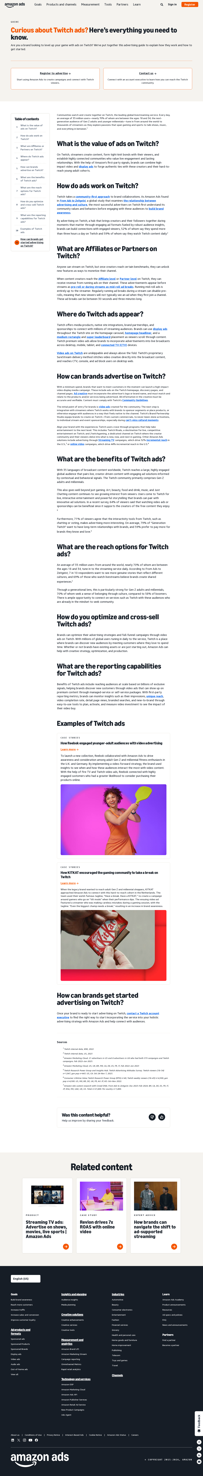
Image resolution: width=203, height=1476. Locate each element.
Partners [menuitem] (167, 1335)
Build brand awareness (21, 1299)
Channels (117, 1375)
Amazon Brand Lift (70, 1349)
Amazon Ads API (69, 1394)
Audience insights (69, 1299)
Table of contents (27, 119)
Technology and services (76, 1379)
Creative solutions (72, 1314)
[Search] (161, 4)
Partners (122, 4)
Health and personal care (123, 1335)
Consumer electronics (122, 1309)
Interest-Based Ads (74, 1435)
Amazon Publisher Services (74, 1399)
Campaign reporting (70, 1359)
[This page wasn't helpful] (152, 1117)
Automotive (117, 1299)
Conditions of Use (33, 1435)
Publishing (117, 1350)
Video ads (15, 1359)
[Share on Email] (199, 1461)
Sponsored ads (18, 1339)
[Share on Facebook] (199, 1442)
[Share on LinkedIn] (199, 1455)
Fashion (115, 1320)
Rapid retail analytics (71, 1369)
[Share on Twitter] (199, 1448)
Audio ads (15, 1364)
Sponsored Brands (19, 1349)
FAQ (164, 1320)
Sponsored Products (20, 1344)
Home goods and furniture (124, 1340)
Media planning (68, 1304)
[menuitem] (26, 1354)
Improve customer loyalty (23, 1320)
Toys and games (120, 1360)
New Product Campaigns (72, 1409)
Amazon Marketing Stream (74, 1354)
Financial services (120, 1325)
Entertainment (119, 1314)
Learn (137, 4)
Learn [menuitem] (166, 1294)
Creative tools (68, 1330)
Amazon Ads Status (116, 1435)
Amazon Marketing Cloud (73, 1389)
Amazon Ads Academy (173, 1299)
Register (189, 4)
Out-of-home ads (19, 1369)
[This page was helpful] (161, 1117)
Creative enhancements (72, 1320)
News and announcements (175, 1325)
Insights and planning (73, 1294)
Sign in (172, 4)
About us (15, 1435)
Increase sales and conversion (25, 1314)
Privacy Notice (53, 1435)
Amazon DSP (67, 1384)
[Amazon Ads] (12, 4)
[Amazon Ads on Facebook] (36, 1441)
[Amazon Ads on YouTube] (30, 1441)
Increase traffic (18, 1309)
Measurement (90, 4)
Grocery (115, 1330)
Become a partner (170, 1345)
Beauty (115, 1304)
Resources (167, 1309)
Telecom (116, 1355)
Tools (108, 4)
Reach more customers (22, 1304)
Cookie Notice (95, 1435)
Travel (115, 1365)
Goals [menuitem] (14, 1294)
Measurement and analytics (72, 1341)
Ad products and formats (20, 1331)
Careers (135, 1435)
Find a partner (169, 1340)
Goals (38, 4)
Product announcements (174, 1304)
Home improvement (121, 1345)
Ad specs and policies (172, 1314)
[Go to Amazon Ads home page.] (40, 1459)
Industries (118, 1294)
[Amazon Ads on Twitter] (18, 1440)
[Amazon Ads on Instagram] (24, 1441)
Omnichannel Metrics (71, 1364)
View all (14, 1374)
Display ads (16, 1354)
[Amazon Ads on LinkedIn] (12, 1441)
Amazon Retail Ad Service (73, 1404)
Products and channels (61, 4)
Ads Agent (66, 1414)
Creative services (69, 1325)
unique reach (154, 696)
